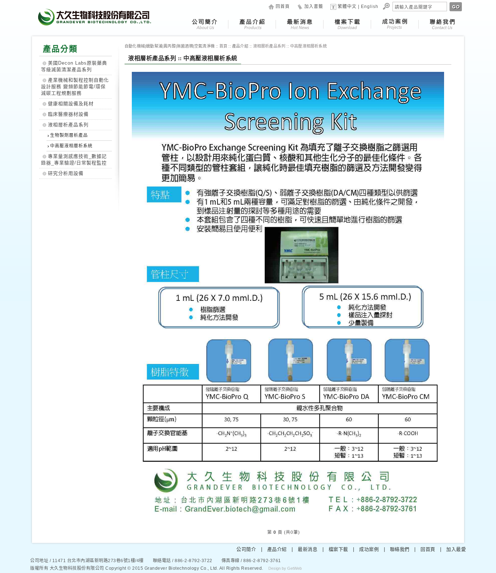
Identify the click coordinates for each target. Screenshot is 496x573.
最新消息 (307, 549)
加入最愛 (456, 549)
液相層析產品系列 (68, 124)
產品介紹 (277, 549)
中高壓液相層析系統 (71, 145)
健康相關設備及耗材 (71, 103)
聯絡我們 (400, 549)
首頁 (223, 46)
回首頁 (283, 6)
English (369, 6)
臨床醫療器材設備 (68, 114)
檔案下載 (338, 549)
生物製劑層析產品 (69, 135)
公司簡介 (246, 549)
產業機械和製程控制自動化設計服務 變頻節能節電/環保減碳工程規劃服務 (75, 86)
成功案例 (369, 549)
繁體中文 (347, 6)
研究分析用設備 (66, 173)
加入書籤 (313, 6)
